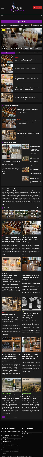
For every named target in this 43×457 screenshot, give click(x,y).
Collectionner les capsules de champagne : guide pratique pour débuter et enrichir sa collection (27, 110)
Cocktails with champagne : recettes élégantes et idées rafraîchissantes (10, 275)
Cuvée (16, 67)
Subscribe (39, 7)
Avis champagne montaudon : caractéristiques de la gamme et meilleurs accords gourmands (11, 396)
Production (17, 57)
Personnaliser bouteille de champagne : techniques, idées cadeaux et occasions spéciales (35, 149)
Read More (4, 173)
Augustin (24, 112)
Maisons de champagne (6, 393)
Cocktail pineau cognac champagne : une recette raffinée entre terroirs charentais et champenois (35, 171)
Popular (22, 52)
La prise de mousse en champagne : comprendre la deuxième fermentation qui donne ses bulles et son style (28, 133)
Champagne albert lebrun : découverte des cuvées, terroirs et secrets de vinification (31, 396)
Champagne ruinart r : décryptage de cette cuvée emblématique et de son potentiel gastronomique (11, 163)
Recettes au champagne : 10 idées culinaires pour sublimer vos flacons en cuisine (35, 160)
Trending (36, 52)
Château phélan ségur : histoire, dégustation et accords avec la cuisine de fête (35, 180)
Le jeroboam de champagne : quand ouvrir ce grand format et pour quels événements (31, 356)
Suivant (15, 417)
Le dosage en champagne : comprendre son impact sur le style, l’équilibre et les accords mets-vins (11, 445)
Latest (8, 52)
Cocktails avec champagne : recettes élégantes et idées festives (20, 48)
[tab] (8, 53)
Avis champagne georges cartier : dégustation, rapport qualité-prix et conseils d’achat (35, 211)
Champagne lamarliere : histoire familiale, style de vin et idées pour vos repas (22, 211)
